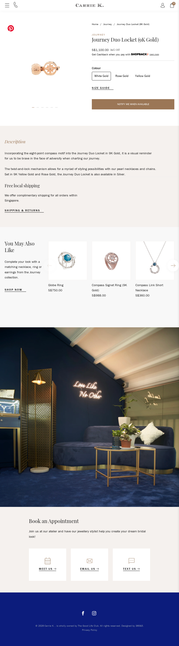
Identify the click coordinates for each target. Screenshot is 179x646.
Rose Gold (121, 76)
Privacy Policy (89, 630)
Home (95, 24)
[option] (45, 62)
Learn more (154, 54)
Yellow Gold (142, 76)
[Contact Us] (15, 6)
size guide (101, 88)
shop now (14, 289)
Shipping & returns (23, 210)
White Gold (101, 76)
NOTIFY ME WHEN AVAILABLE (133, 104)
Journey (107, 24)
